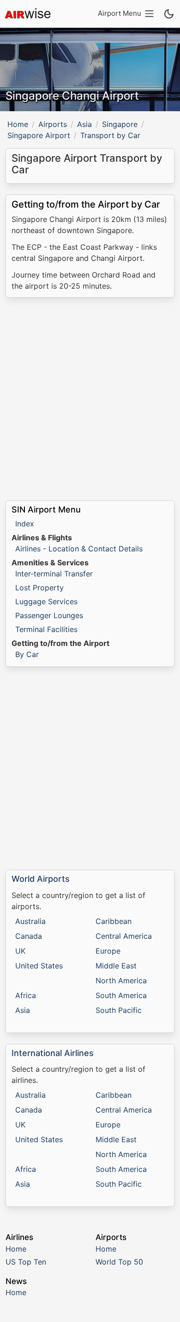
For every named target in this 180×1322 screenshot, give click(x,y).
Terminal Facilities (46, 629)
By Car (27, 654)
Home (17, 124)
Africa (25, 995)
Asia (84, 124)
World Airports (41, 879)
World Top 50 (119, 1261)
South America (121, 995)
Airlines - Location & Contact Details (79, 548)
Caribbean (114, 921)
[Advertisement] (90, 399)
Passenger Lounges (49, 615)
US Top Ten (26, 1261)
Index (24, 523)
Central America (124, 936)
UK (20, 950)
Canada (28, 936)
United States (39, 965)
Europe (108, 950)
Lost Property (39, 587)
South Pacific (119, 1010)
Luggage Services (46, 601)
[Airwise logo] (27, 14)
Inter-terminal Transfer (54, 573)
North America (121, 980)
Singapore (120, 124)
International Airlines (53, 1053)
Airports (52, 124)
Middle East (116, 965)
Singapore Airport (38, 135)
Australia (30, 921)
